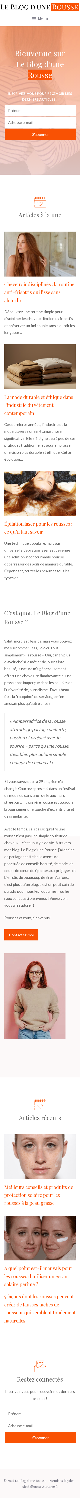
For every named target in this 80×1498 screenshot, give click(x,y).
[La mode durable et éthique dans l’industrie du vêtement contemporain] (40, 385)
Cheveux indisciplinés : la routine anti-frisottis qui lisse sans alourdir (39, 292)
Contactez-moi (21, 935)
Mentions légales (61, 1481)
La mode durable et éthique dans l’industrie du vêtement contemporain (38, 405)
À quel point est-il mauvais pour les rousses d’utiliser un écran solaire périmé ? (38, 1276)
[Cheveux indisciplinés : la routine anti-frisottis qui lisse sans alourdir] (40, 273)
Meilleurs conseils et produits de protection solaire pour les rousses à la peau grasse (38, 1195)
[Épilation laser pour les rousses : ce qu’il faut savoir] (40, 512)
